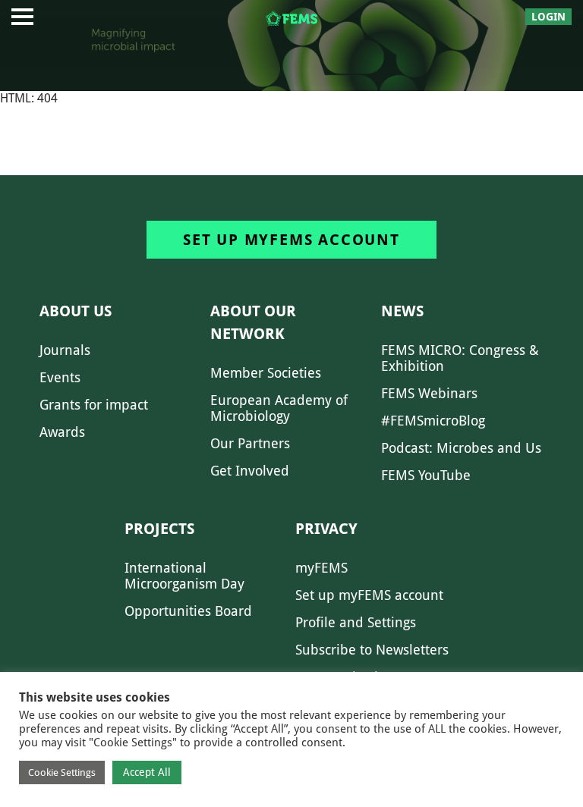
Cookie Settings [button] (62, 772)
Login (548, 17)
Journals (64, 350)
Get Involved (249, 471)
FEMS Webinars (429, 393)
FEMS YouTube (426, 475)
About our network (253, 322)
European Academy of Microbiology (279, 408)
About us (75, 311)
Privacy (326, 529)
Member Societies (265, 373)
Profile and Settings (355, 622)
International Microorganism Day (184, 576)
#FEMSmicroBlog (433, 421)
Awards (62, 432)
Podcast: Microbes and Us (461, 448)
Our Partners (250, 443)
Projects (159, 529)
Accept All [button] (147, 772)
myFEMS (321, 568)
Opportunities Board (188, 611)
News (402, 311)
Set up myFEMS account (291, 240)
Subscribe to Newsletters (372, 650)
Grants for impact (93, 405)
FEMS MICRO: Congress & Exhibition (460, 358)
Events (59, 377)
